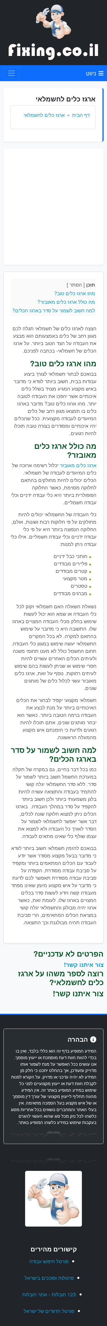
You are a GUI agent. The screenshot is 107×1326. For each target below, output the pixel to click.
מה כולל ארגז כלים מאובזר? (66, 301)
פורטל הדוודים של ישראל (49, 1310)
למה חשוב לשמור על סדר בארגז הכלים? (53, 310)
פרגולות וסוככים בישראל (49, 1277)
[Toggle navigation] (11, 73)
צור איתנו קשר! (84, 964)
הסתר (76, 284)
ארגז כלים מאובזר (78, 465)
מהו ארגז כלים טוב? (74, 293)
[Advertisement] (53, 206)
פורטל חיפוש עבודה (48, 1261)
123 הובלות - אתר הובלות (49, 1294)
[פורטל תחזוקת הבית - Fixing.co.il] (53, 21)
